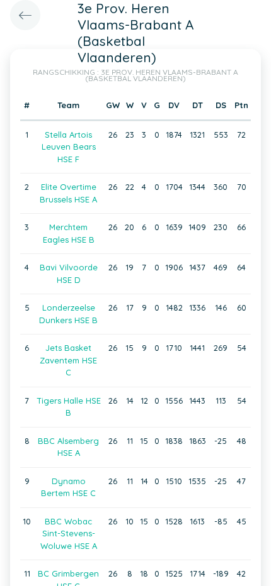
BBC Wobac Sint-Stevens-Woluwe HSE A (68, 533)
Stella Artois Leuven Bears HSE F (69, 147)
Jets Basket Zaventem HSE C (68, 360)
